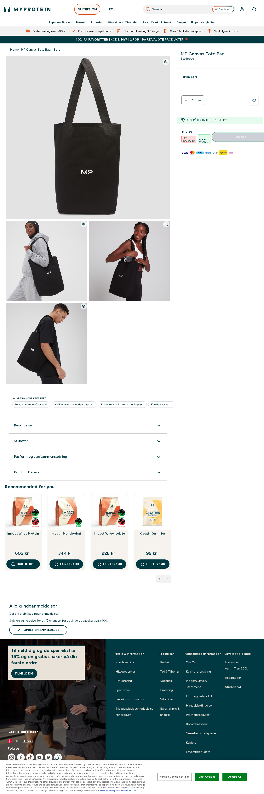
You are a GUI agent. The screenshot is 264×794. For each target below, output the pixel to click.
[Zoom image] (166, 62)
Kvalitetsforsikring (198, 671)
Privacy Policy (108, 790)
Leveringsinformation (130, 699)
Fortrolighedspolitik (199, 696)
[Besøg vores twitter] (49, 757)
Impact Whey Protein (23, 533)
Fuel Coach (225, 9)
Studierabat (233, 687)
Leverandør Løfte (198, 751)
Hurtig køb (26, 564)
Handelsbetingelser (199, 705)
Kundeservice (125, 662)
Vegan (181, 22)
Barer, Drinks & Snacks (157, 22)
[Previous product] (160, 579)
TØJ (112, 9)
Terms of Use (128, 790)
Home (14, 49)
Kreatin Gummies (153, 533)
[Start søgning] (148, 9)
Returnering (124, 680)
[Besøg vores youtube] (39, 757)
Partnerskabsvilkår (198, 714)
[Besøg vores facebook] (21, 757)
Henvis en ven (237, 665)
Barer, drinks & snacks (170, 711)
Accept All (234, 776)
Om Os (191, 662)
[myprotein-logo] (27, 9)
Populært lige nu (60, 22)
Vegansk (166, 680)
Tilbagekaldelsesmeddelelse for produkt (134, 711)
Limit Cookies (207, 776)
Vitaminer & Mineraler (123, 22)
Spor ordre (123, 690)
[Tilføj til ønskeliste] (254, 100)
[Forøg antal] (200, 100)
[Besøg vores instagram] (11, 757)
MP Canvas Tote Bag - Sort (40, 49)
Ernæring (97, 22)
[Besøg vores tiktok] (30, 757)
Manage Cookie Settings (175, 776)
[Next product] (167, 579)
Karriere (191, 742)
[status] (193, 100)
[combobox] (189, 9)
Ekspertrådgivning (203, 22)
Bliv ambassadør (197, 724)
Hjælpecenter (125, 671)
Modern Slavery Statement (196, 684)
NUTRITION (87, 9)
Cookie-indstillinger (23, 731)
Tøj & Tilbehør (169, 671)
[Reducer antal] (186, 100)
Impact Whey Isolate (109, 533)
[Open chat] (58, 757)
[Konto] (242, 9)
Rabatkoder (233, 677)
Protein (81, 22)
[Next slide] (170, 540)
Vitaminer (166, 699)
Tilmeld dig (24, 673)
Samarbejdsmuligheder (201, 733)
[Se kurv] (254, 9)
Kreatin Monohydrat (66, 533)
